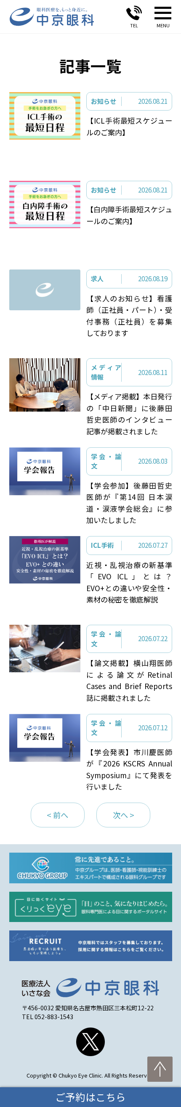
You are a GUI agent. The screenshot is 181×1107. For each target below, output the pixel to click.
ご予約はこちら (90, 1097)
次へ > (123, 814)
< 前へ (57, 814)
